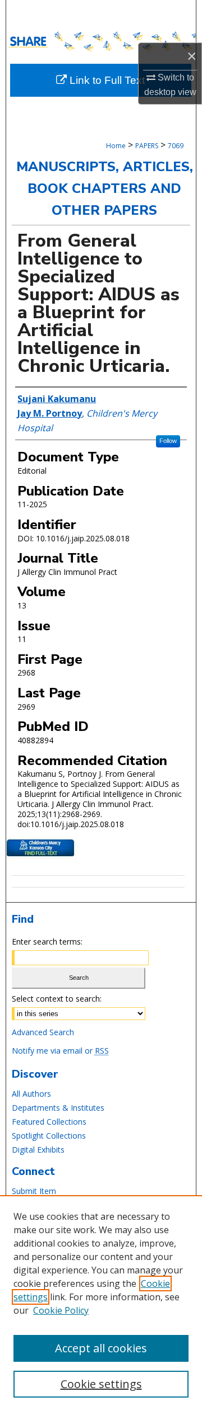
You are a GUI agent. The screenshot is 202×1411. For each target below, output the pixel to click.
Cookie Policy (61, 1310)
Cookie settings (101, 1383)
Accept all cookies (101, 1348)
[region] (101, 1303)
